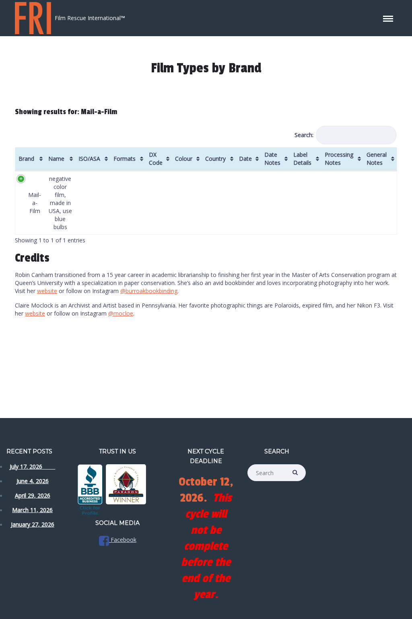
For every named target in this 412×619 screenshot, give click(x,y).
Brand (26, 158)
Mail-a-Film (34, 203)
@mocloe (120, 313)
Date (245, 158)
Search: (304, 135)
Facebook (122, 539)
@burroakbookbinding (148, 291)
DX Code (156, 158)
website (47, 291)
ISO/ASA (89, 158)
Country (215, 158)
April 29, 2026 (32, 495)
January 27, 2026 (32, 524)
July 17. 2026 (32, 466)
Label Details (302, 158)
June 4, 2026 (32, 481)
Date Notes (272, 158)
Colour (183, 158)
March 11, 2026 (32, 510)
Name (56, 158)
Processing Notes (339, 158)
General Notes (377, 158)
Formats (124, 158)
